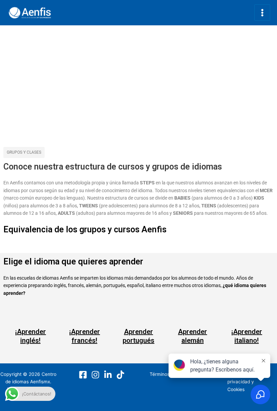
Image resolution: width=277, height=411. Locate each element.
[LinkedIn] (108, 374)
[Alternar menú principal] (262, 12)
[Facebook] (83, 374)
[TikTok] (120, 374)
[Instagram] (95, 374)
